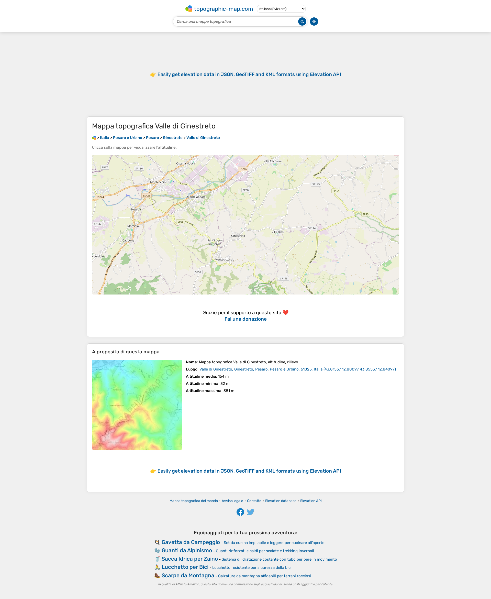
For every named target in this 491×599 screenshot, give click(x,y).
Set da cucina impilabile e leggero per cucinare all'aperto (274, 542)
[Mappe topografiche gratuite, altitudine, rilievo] (94, 137)
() (297, 369)
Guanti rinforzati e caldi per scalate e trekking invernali (265, 551)
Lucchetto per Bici (185, 567)
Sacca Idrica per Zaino (190, 559)
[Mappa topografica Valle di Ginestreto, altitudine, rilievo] (137, 405)
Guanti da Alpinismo (187, 550)
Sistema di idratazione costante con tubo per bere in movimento (279, 559)
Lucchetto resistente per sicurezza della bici (252, 567)
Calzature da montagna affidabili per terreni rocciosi (264, 576)
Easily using (249, 74)
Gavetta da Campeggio (191, 542)
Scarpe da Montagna (188, 575)
